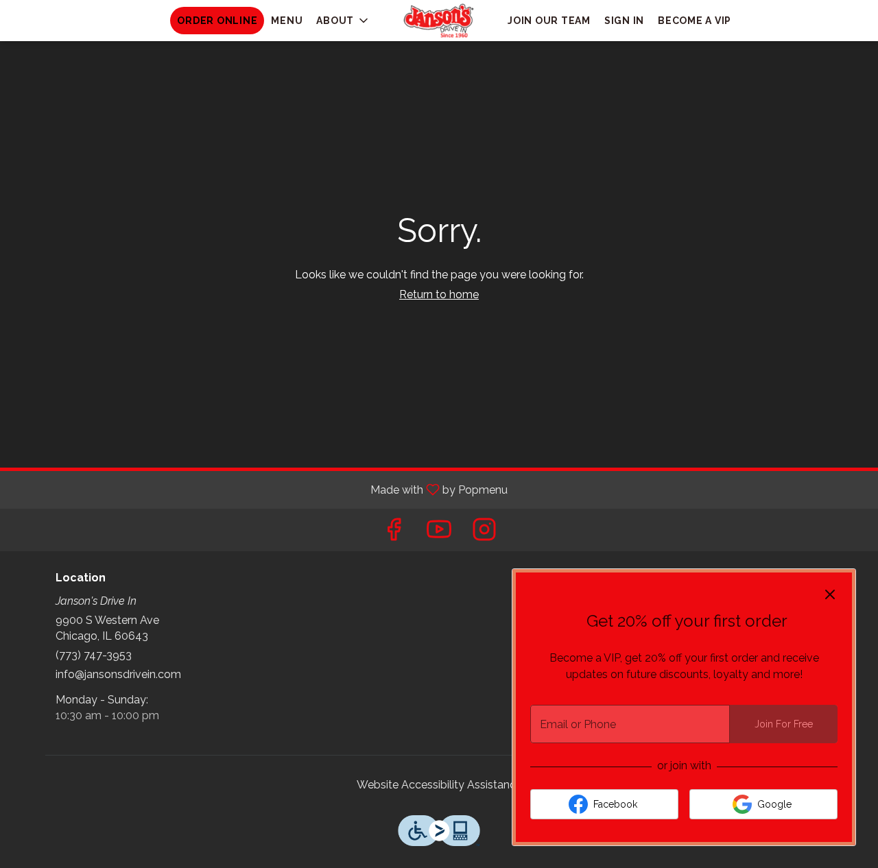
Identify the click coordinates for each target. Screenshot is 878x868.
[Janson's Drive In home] (439, 20)
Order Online (217, 20)
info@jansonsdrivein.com (118, 674)
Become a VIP (694, 20)
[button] (343, 20)
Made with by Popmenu (259, 489)
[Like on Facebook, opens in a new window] (393, 533)
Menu (286, 20)
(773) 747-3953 (94, 655)
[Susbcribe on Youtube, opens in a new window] (439, 533)
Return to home (439, 294)
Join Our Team (549, 20)
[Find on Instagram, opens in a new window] (484, 533)
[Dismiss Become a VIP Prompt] (830, 594)
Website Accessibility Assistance (439, 784)
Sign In (624, 20)
